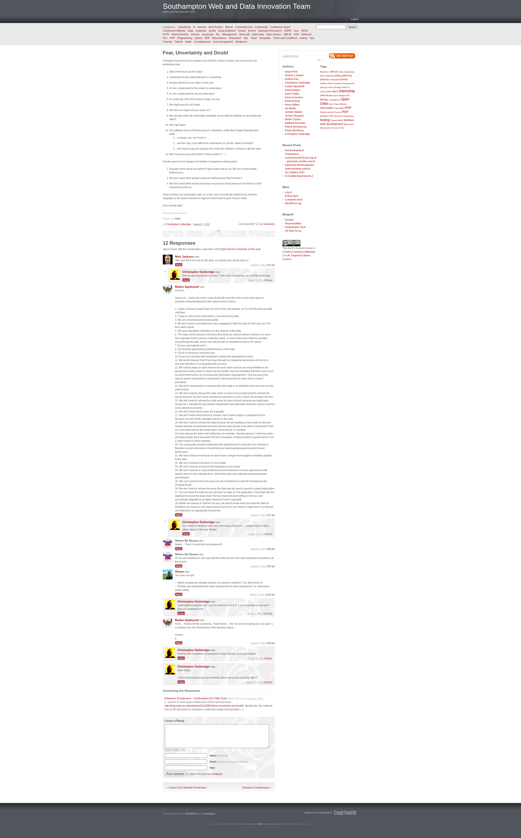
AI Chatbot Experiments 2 (299, 176)
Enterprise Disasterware (255, 787)
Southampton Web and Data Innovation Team (237, 6)
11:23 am (267, 613)
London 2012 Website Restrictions (188, 787)
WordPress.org (293, 203)
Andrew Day (292, 79)
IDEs (329, 91)
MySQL (324, 99)
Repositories (219, 38)
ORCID (287, 34)
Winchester (349, 124)
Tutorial (178, 41)
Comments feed (293, 199)
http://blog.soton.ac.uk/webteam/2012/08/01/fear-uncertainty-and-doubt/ (204, 705)
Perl (165, 38)
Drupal (242, 30)
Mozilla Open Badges (336, 95)
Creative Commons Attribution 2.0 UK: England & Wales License (298, 255)
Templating (348, 116)
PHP (172, 38)
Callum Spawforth (295, 86)
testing (303, 38)
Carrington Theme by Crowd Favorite (330, 812)
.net (331, 71)
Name (219, 755)
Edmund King (292, 101)
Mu (348, 95)
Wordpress (241, 41)
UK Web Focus (293, 230)
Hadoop (324, 87)
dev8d (212, 30)
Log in (354, 19)
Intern (335, 91)
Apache (202, 27)
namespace (334, 100)
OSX (296, 34)
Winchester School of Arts (332, 128)
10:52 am (270, 594)
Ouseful (289, 219)
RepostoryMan (293, 223)
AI (194, 27)
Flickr (330, 83)
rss (331, 115)
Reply (178, 265)
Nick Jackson (184, 256)
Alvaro (179, 571)
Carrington (209, 813)
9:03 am (271, 566)
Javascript (207, 34)
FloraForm (338, 83)
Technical (338, 116)
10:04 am (267, 682)
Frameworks (349, 83)
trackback (217, 774)
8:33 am (268, 280)
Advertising (184, 27)
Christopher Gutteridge (178, 224)
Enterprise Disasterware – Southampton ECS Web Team (196, 698)
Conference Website (174, 30)
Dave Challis (292, 93)
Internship (347, 91)
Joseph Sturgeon (294, 115)
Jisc (218, 34)
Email (229, 761)
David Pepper (292, 90)
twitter (188, 41)
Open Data (258, 34)
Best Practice (216, 27)
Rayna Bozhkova (294, 130)
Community (261, 27)
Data (190, 30)
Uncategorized (202, 41)
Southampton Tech (295, 227)
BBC (336, 72)
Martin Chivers (293, 119)
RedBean (324, 116)
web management (223, 41)
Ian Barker (290, 108)
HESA (304, 30)
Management (229, 34)
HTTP (166, 34)
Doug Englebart (227, 30)
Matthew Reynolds (295, 123)
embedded (334, 79)
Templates (265, 38)
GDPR (287, 30)
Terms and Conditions (285, 38)
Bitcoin (229, 27)
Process (337, 112)
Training (167, 41)
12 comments (267, 224)
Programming (184, 38)
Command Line (244, 27)
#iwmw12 (324, 72)
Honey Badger (335, 87)
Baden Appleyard (187, 286)
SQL (245, 38)
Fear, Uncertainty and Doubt (195, 52)
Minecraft (244, 34)
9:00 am (268, 534)
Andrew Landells (294, 75)
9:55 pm (271, 643)
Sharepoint (235, 38)
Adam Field (291, 71)
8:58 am (271, 549)
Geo (296, 30)
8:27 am (271, 515)
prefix (330, 112)
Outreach (306, 34)
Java (322, 95)
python (198, 38)
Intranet (195, 34)
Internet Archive (180, 34)
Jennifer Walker (293, 112)
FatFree (323, 83)
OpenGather (327, 108)
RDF (207, 38)
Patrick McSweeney (296, 126)
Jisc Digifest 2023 (294, 172)
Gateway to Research (270, 30)
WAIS (340, 120)
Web (212, 767)
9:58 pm (268, 658)
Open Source (273, 34)
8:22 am (271, 265)
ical (344, 87)
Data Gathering (327, 76)
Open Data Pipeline (337, 104)
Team (254, 38)
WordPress (192, 813)
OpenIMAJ (339, 108)
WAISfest (349, 120)
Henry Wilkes (292, 104)
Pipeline (324, 112)
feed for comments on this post (240, 249)
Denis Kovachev (294, 97)
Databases (349, 72)
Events (252, 30)
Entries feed (291, 196)
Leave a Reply (174, 720)
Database (201, 30)
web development (331, 124)
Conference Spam (280, 27)
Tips (312, 38)
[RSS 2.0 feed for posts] (342, 55)
